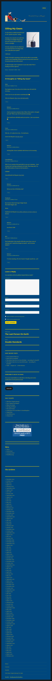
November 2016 (10, 513)
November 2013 (10, 561)
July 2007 (8, 647)
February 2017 (9, 507)
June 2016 (8, 522)
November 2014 (10, 541)
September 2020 (10, 488)
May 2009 (8, 609)
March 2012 (9, 577)
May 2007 (8, 650)
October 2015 (9, 531)
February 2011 (9, 582)
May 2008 (8, 631)
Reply (7, 101)
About (6, 663)
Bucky (6, 69)
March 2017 (9, 506)
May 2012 (8, 575)
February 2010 (10, 602)
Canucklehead (8, 159)
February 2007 (10, 656)
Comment (8, 278)
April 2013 (8, 572)
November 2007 (10, 640)
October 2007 (9, 641)
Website (7, 309)
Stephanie (7, 198)
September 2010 (10, 590)
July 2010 (8, 593)
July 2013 (8, 568)
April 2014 (8, 552)
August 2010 (9, 591)
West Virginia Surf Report (12, 403)
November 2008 (10, 620)
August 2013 (9, 566)
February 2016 (10, 525)
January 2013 (9, 574)
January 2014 (9, 557)
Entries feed (9, 451)
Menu (44, 8)
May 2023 (8, 483)
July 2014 (8, 547)
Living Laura (9, 415)
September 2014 (10, 543)
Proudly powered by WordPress (16, 677)
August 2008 (9, 625)
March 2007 (9, 654)
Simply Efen (9, 412)
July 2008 (8, 627)
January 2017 (9, 509)
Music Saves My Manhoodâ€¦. (22, 98)
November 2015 (10, 529)
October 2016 (9, 515)
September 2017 (10, 495)
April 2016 (8, 524)
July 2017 (8, 499)
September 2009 (10, 607)
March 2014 (9, 554)
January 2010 (9, 604)
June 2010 (8, 595)
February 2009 (10, 615)
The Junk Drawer (10, 408)
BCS (6, 236)
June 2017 (8, 500)
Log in (8, 449)
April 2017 (8, 504)
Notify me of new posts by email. (13, 319)
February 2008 (10, 636)
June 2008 (8, 629)
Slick (6, 84)
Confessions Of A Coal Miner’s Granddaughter (17, 410)
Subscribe (9, 388)
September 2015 (10, 532)
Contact (7, 667)
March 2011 (9, 581)
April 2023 (9, 484)
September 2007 (10, 643)
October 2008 (9, 622)
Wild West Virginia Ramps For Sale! (14, 673)
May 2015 (8, 536)
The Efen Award (19, 136)
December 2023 (10, 479)
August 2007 (9, 645)
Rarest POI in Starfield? (12, 358)
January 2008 (9, 638)
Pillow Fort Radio (10, 405)
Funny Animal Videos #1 (12, 356)
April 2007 (9, 652)
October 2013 (9, 563)
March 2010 (9, 600)
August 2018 (9, 490)
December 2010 (10, 584)
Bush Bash (21, 175)
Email (7, 303)
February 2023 (10, 486)
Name (7, 297)
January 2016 (9, 527)
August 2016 (9, 518)
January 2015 (9, 538)
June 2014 (8, 549)
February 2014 (10, 556)
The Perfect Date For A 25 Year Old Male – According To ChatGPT (22, 360)
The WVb (7, 677)
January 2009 (9, 616)
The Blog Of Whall (10, 407)
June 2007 (8, 648)
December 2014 (10, 540)
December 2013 (10, 559)
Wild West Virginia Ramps (12, 401)
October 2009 (9, 606)
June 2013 (8, 570)
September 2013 (10, 565)
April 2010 (8, 598)
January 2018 (9, 493)
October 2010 (9, 588)
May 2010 (8, 597)
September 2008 (10, 623)
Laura (6, 128)
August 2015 (9, 534)
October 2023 (9, 481)
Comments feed (10, 453)
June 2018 (8, 491)
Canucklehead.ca (10, 414)
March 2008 (9, 634)
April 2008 (9, 632)
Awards (7, 670)
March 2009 (9, 613)
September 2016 (10, 516)
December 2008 (10, 618)
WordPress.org (10, 454)
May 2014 (8, 550)
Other (19, 69)
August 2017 (9, 497)
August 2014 (9, 545)
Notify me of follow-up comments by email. (15, 316)
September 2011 (10, 579)
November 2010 (10, 586)
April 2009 (9, 611)
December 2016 (10, 511)
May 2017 (8, 502)
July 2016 (8, 520)
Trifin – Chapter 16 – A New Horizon (15, 365)
